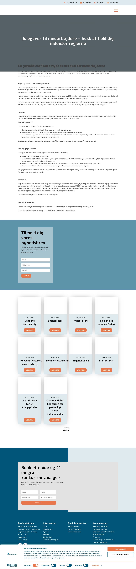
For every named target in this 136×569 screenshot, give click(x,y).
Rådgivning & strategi (100, 526)
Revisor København (74, 529)
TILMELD (26, 276)
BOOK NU (38, 503)
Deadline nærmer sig (29, 322)
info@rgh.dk (22, 537)
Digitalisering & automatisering (103, 540)
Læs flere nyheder (66, 429)
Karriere (46, 534)
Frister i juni (81, 320)
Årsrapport (96, 537)
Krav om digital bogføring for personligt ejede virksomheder (55, 407)
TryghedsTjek (81, 360)
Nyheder (46, 532)
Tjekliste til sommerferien (106, 322)
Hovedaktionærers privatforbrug (31, 362)
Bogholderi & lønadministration (103, 532)
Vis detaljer (95, 565)
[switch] (53, 565)
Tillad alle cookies (120, 549)
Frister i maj (106, 360)
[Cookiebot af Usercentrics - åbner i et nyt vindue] (12, 565)
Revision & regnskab (100, 529)
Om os (45, 526)
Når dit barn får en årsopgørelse (29, 404)
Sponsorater (55, 320)
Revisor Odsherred (74, 532)
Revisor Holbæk (73, 526)
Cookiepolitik (47, 537)
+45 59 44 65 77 (23, 534)
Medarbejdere (48, 529)
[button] (70, 3)
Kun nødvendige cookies (121, 554)
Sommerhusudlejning (58, 360)
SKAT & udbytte (98, 534)
